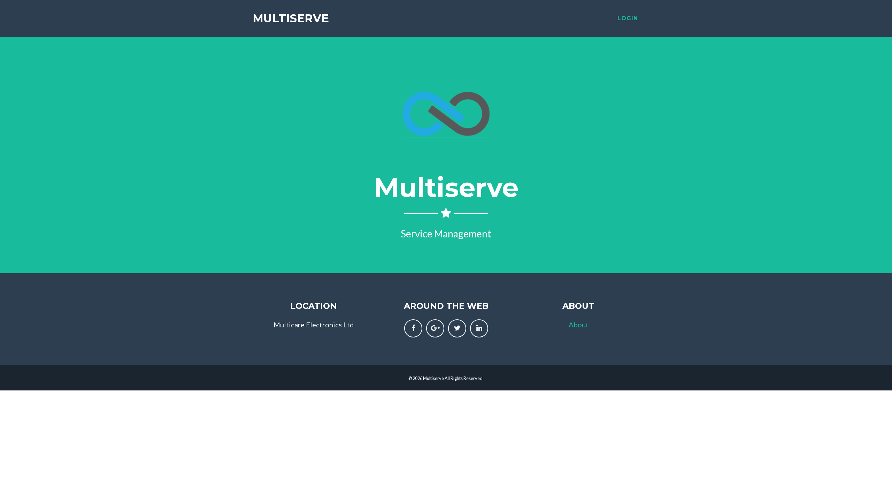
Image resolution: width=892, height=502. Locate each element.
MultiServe (291, 18)
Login (627, 18)
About (579, 324)
